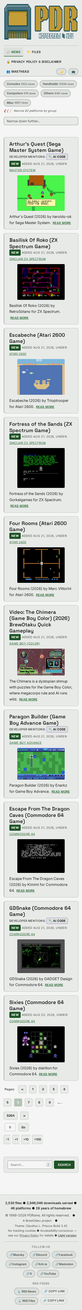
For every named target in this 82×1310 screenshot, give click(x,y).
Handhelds (58, 84)
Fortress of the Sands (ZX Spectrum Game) (40, 427)
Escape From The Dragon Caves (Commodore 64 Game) (39, 814)
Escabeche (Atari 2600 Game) (37, 338)
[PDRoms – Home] (41, 22)
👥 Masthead (17, 71)
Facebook (64, 1254)
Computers (21, 93)
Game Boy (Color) (24, 643)
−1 (7, 1139)
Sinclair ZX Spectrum (27, 259)
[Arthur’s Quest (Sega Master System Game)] (41, 193)
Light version (67, 1235)
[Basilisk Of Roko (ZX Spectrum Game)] (41, 282)
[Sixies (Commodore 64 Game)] (41, 1044)
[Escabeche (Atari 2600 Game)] (41, 377)
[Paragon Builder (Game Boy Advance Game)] (41, 764)
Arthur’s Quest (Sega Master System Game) (36, 147)
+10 (25, 1139)
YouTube (48, 1273)
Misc (17, 102)
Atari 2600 (17, 354)
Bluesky (17, 1254)
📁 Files (34, 52)
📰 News (13, 52)
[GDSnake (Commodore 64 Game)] (41, 956)
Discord (40, 1254)
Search (64, 1165)
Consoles (21, 84)
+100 (37, 1139)
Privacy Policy (29, 1235)
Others (56, 93)
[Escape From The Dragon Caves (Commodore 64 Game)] (41, 856)
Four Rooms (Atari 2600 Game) (38, 526)
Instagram (18, 1264)
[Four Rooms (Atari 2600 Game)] (41, 565)
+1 (16, 1139)
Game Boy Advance (25, 742)
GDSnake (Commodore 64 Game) (40, 911)
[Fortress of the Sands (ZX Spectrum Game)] (41, 468)
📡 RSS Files (26, 1300)
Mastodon (64, 1264)
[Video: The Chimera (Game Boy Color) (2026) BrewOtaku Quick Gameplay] (41, 662)
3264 (11, 1116)
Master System (22, 170)
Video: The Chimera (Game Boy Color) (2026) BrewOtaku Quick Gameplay (39, 621)
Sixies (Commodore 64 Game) (36, 1005)
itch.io (41, 1264)
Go (23, 1127)
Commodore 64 (22, 834)
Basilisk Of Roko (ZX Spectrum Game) (33, 243)
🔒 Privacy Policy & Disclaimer (33, 62)
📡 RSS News (26, 1291)
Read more (62, 223)
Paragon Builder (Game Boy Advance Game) (37, 719)
